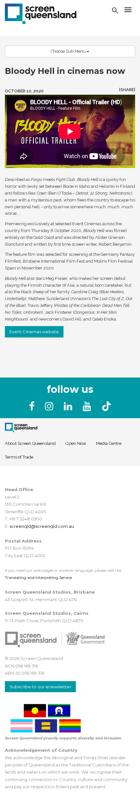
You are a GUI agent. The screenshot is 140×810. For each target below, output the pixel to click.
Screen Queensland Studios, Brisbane (50, 592)
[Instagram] (50, 406)
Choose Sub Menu (69, 51)
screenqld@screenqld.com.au (41, 526)
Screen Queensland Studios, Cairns (47, 613)
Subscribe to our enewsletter (40, 686)
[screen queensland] (41, 13)
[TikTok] (106, 406)
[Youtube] (88, 406)
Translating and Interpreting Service (38, 577)
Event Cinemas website (34, 331)
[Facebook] (33, 406)
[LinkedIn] (69, 406)
